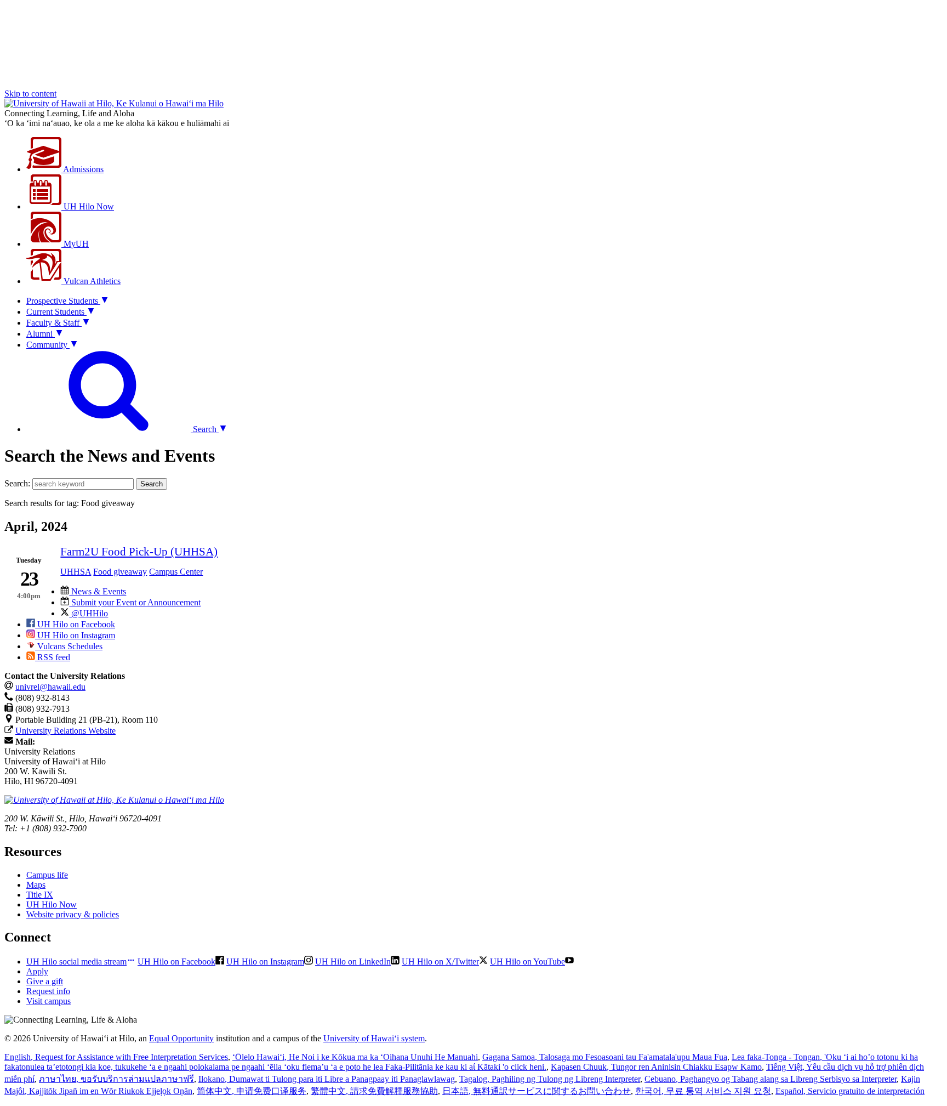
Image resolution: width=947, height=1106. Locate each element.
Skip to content (30, 93)
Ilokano (326, 1079)
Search (151, 484)
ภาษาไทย (116, 1079)
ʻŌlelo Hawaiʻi (355, 1057)
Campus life (47, 875)
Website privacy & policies (72, 914)
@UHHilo (88, 613)
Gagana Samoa (604, 1057)
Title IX (39, 894)
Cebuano (770, 1079)
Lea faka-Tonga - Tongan (461, 1061)
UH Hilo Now (87, 206)
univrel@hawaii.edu (50, 686)
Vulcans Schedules (68, 646)
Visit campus (48, 1001)
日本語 (536, 1091)
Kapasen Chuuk (656, 1066)
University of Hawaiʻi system (374, 1038)
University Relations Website (65, 730)
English (116, 1057)
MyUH (75, 243)
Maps (35, 884)
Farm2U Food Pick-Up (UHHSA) (139, 551)
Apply (37, 971)
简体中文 (251, 1091)
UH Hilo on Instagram (75, 635)
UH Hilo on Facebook (75, 624)
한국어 (703, 1091)
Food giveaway (120, 571)
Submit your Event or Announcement (135, 602)
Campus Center (176, 571)
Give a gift (44, 981)
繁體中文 (374, 1091)
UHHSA (75, 571)
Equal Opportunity (181, 1038)
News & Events (97, 591)
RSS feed (52, 657)
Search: (17, 483)
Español (850, 1091)
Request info (48, 991)
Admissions (82, 169)
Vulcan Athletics (91, 281)
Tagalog (549, 1079)
